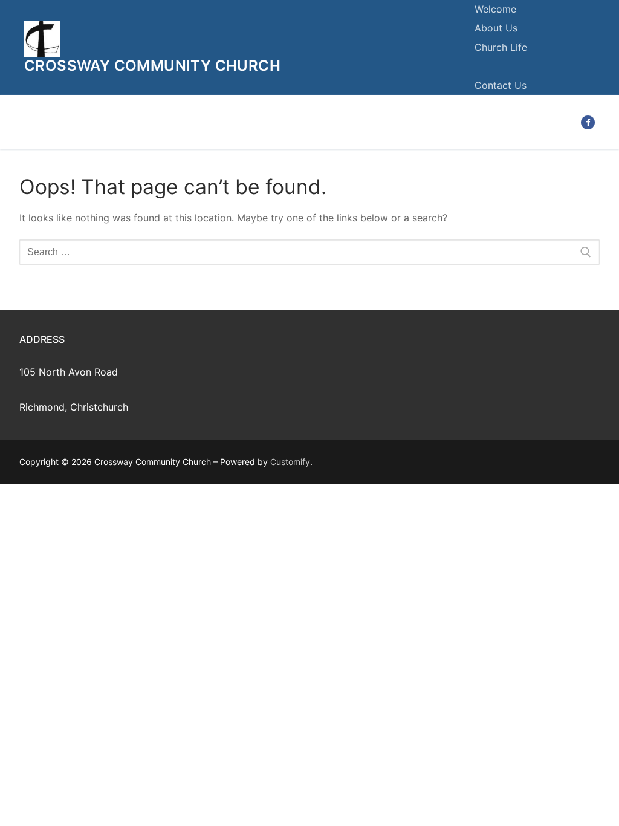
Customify (290, 462)
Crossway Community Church (152, 65)
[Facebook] (588, 122)
